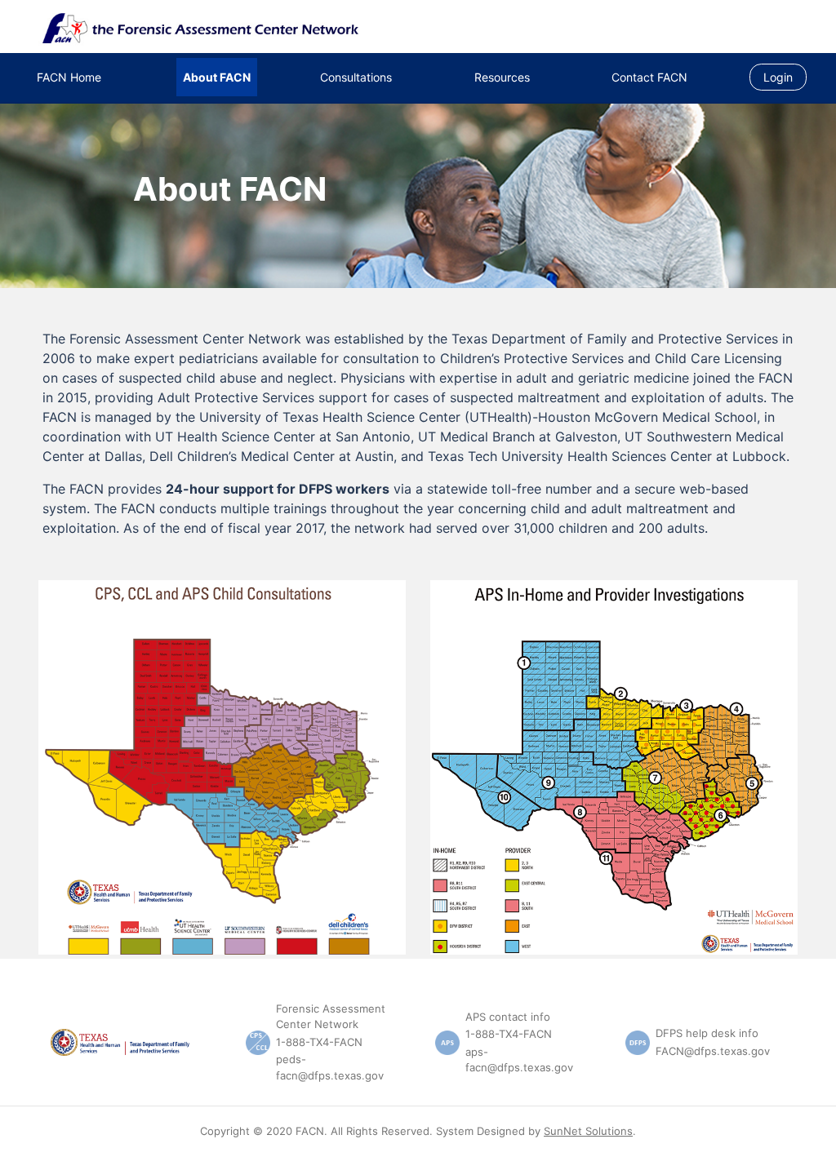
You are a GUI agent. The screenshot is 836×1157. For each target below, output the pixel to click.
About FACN (217, 77)
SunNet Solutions (588, 1130)
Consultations (356, 77)
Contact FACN (649, 77)
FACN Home (69, 77)
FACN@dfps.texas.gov (713, 1050)
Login (778, 77)
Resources (502, 77)
